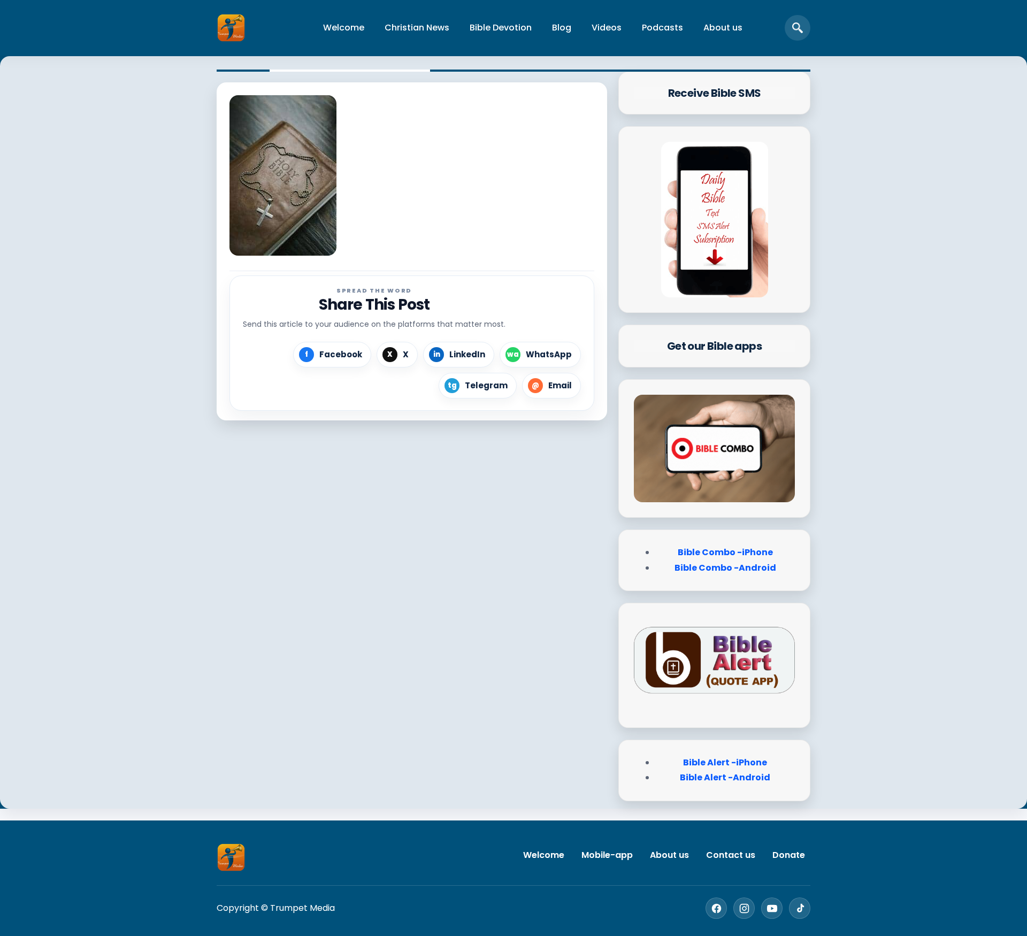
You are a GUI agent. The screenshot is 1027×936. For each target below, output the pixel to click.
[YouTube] (772, 908)
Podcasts (662, 27)
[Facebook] (716, 908)
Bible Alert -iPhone (725, 762)
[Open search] (797, 28)
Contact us (730, 855)
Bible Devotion (501, 27)
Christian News (417, 27)
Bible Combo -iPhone (725, 552)
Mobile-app (607, 855)
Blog (561, 27)
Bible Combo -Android (725, 568)
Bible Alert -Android (725, 777)
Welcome (343, 27)
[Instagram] (744, 908)
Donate (788, 855)
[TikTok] (799, 908)
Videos (607, 27)
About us (722, 27)
